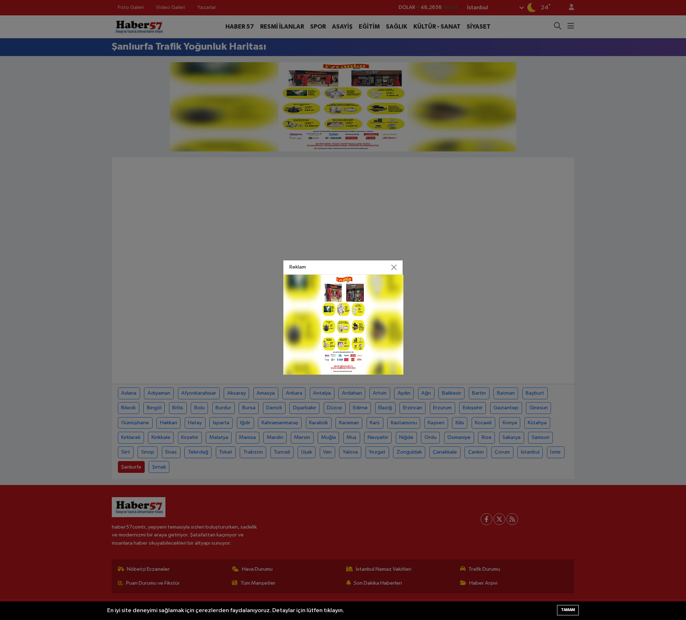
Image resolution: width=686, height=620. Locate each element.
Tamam (568, 610)
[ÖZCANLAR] (343, 324)
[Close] (394, 267)
